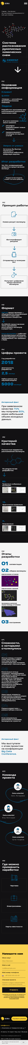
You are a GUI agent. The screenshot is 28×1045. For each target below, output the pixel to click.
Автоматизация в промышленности (13, 13)
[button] (19, 1019)
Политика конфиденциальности (11, 1035)
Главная (4, 11)
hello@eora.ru (5, 1025)
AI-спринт (11, 1032)
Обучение (24, 1032)
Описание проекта (9, 980)
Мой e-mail (6, 965)
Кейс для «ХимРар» (7, 15)
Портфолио (11, 11)
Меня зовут (6, 958)
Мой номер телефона (10, 972)
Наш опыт (17, 1032)
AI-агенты (4, 1032)
